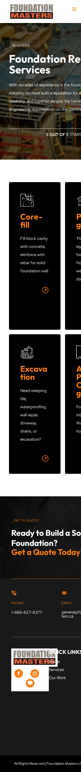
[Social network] (30, 684)
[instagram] (35, 674)
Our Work (57, 677)
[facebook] (18, 674)
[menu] (74, 9)
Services (56, 669)
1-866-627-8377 (26, 612)
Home (54, 661)
